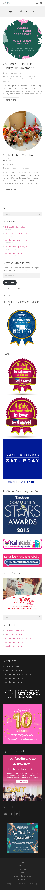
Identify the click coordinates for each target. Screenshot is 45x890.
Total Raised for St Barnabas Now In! (17, 233)
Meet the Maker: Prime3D (13, 253)
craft (6, 165)
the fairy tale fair (7, 81)
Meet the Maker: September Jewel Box (18, 247)
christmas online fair (21, 76)
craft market (31, 76)
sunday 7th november (32, 79)
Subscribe (9, 282)
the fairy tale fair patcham (22, 168)
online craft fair (20, 79)
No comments (17, 73)
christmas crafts (10, 76)
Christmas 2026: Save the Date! (15, 227)
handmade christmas (9, 79)
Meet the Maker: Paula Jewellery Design (18, 240)
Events (7, 73)
